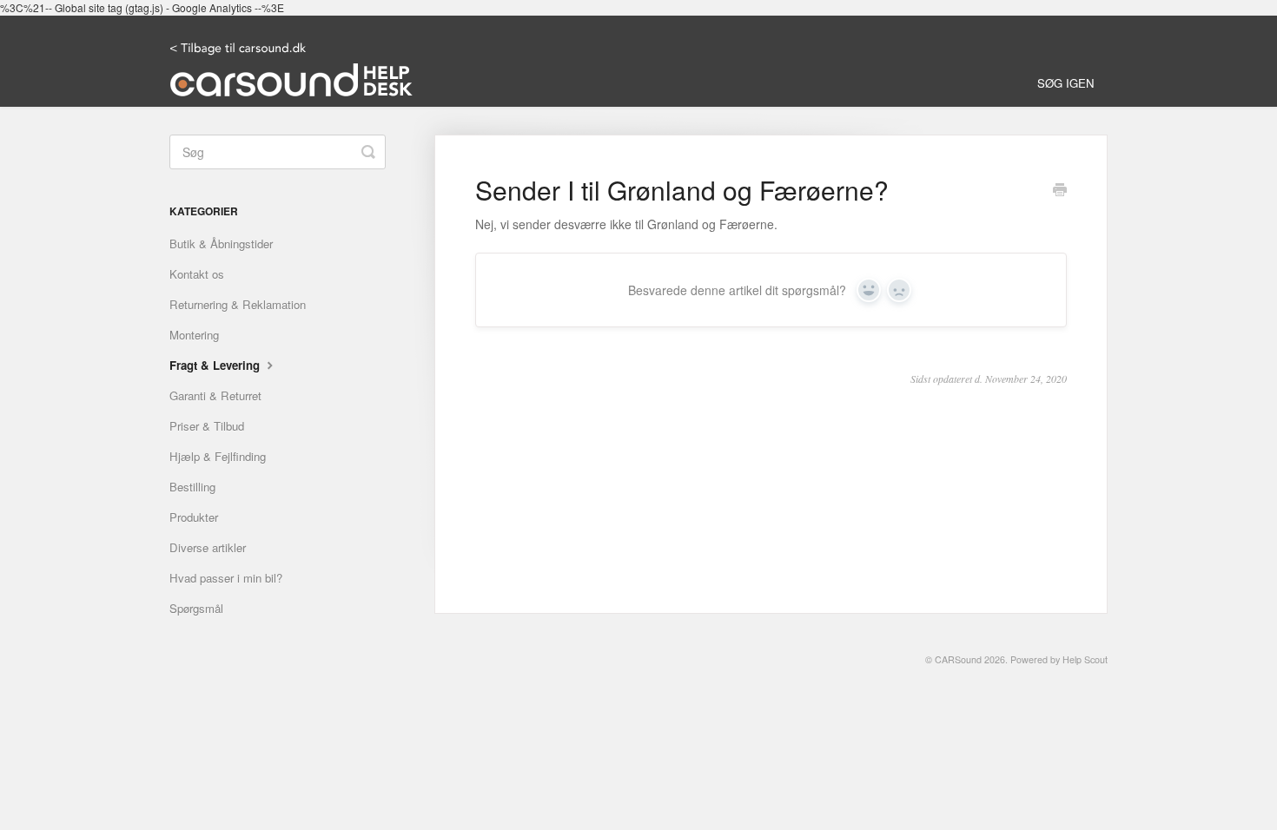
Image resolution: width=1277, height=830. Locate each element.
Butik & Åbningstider (221, 243)
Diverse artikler (207, 547)
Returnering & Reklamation (237, 304)
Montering (194, 334)
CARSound (958, 659)
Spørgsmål (196, 608)
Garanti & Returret (215, 395)
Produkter (193, 517)
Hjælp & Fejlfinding (217, 456)
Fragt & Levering (216, 365)
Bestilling (192, 486)
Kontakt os (196, 274)
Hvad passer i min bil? (225, 578)
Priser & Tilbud (206, 426)
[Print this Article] (1060, 191)
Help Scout (1085, 659)
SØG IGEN (1066, 83)
